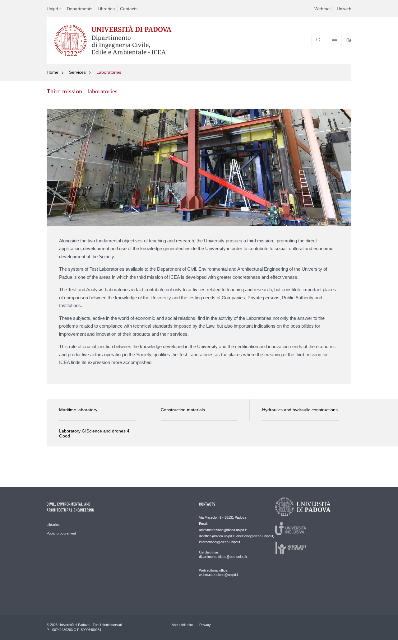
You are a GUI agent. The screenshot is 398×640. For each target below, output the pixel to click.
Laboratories (108, 72)
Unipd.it (54, 8)
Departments (79, 8)
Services (77, 72)
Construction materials (183, 409)
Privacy (205, 625)
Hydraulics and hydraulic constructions (300, 409)
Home (52, 72)
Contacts (128, 8)
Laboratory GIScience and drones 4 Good (94, 433)
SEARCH (340, 49)
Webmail (322, 8)
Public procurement (61, 533)
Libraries (106, 8)
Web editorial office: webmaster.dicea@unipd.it (218, 572)
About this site (182, 625)
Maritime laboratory (78, 409)
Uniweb (344, 8)
